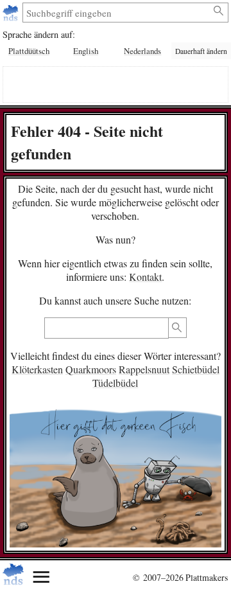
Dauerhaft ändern (201, 51)
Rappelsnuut (144, 369)
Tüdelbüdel (115, 382)
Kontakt (145, 276)
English (85, 51)
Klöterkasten (37, 369)
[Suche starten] (219, 11)
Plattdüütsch (28, 51)
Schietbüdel (195, 369)
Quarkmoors (90, 369)
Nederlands (142, 51)
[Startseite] (12, 12)
